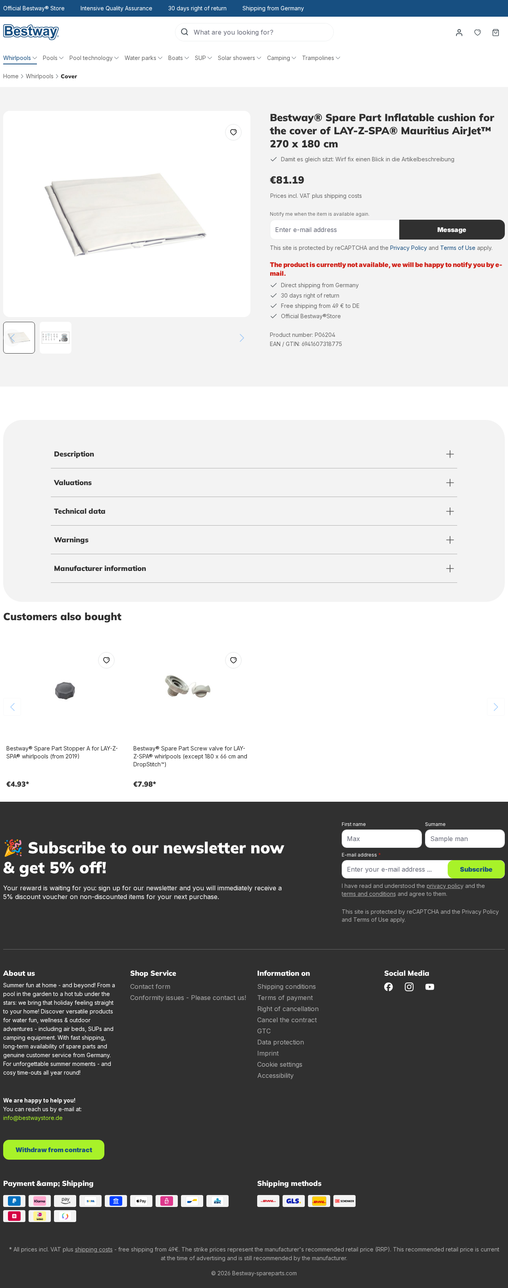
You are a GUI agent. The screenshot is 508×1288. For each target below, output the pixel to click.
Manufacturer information (100, 568)
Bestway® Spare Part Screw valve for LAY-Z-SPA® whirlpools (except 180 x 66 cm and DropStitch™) (190, 756)
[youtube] (429, 986)
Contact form (150, 986)
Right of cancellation (288, 1009)
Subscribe (476, 869)
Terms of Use (457, 247)
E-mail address (361, 855)
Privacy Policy (408, 247)
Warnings (71, 539)
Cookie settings (279, 1064)
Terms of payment (285, 998)
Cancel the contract (287, 1020)
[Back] (12, 338)
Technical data (80, 511)
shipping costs (94, 1249)
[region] (127, 232)
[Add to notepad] (233, 132)
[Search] (184, 32)
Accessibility (275, 1075)
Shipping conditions (286, 986)
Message (451, 230)
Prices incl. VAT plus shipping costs (316, 195)
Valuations (73, 482)
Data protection (280, 1042)
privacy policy (445, 885)
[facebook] (388, 986)
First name (354, 824)
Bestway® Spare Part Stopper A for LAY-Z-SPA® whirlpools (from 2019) (62, 752)
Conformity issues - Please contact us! (188, 998)
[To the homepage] (31, 32)
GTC (264, 1031)
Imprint (268, 1053)
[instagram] (409, 986)
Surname (435, 824)
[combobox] (263, 32)
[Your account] (459, 32)
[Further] (242, 338)
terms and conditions (369, 893)
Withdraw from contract (53, 1150)
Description (74, 453)
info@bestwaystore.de (33, 1117)
